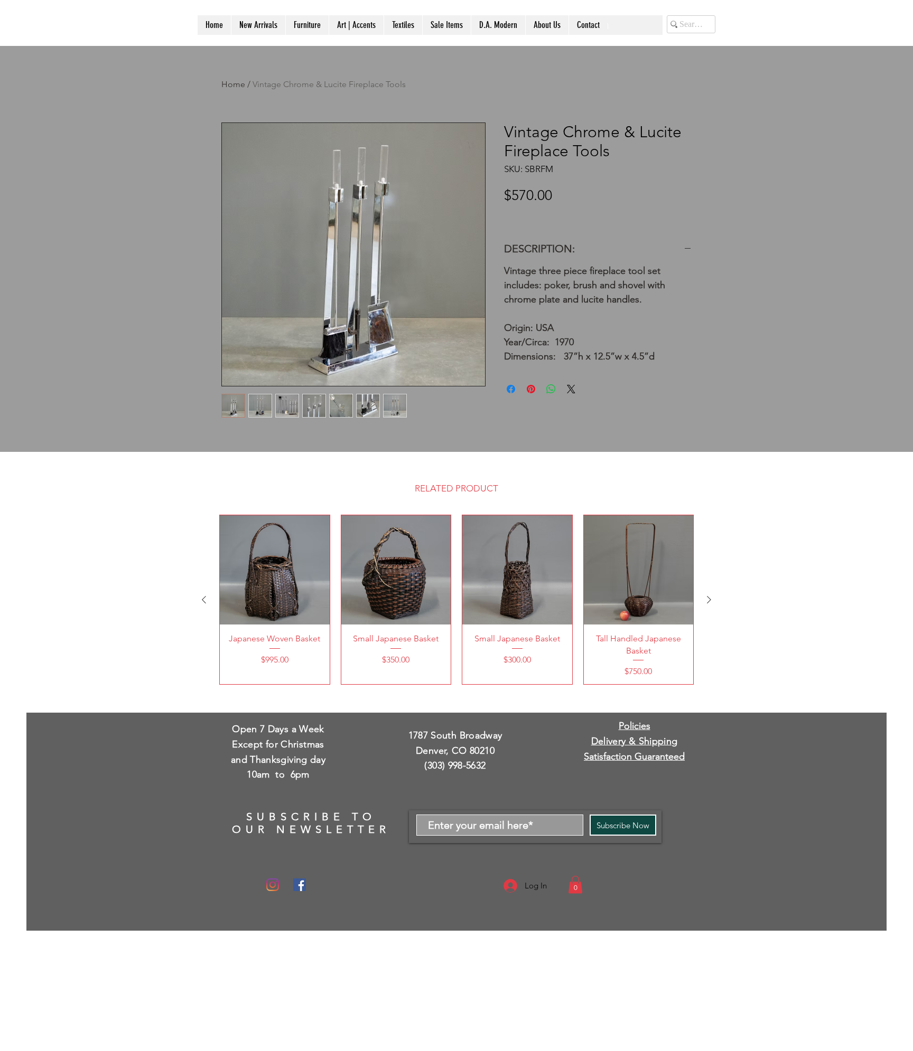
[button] (575, 884)
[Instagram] (272, 884)
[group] (456, 599)
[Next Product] (709, 599)
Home (233, 84)
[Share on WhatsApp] (551, 389)
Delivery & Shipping (634, 741)
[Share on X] (571, 389)
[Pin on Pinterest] (531, 389)
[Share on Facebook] (511, 389)
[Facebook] (299, 884)
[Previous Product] (204, 599)
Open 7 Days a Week (278, 729)
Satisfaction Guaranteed (634, 756)
